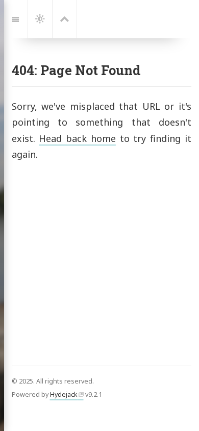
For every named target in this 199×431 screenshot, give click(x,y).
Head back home (77, 138)
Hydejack (64, 394)
